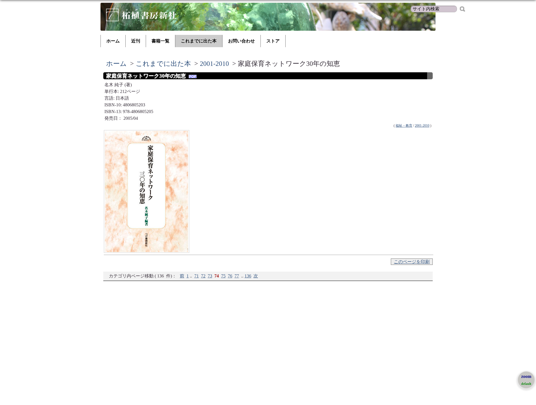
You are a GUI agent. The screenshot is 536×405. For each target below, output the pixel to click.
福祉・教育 (404, 126)
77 (236, 276)
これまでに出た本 (199, 41)
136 (248, 276)
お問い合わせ (241, 41)
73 (210, 276)
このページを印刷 (412, 261)
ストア (273, 41)
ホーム (113, 41)
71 (196, 276)
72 (203, 276)
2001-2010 (214, 63)
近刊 (135, 41)
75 (223, 276)
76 (230, 276)
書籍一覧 (160, 41)
